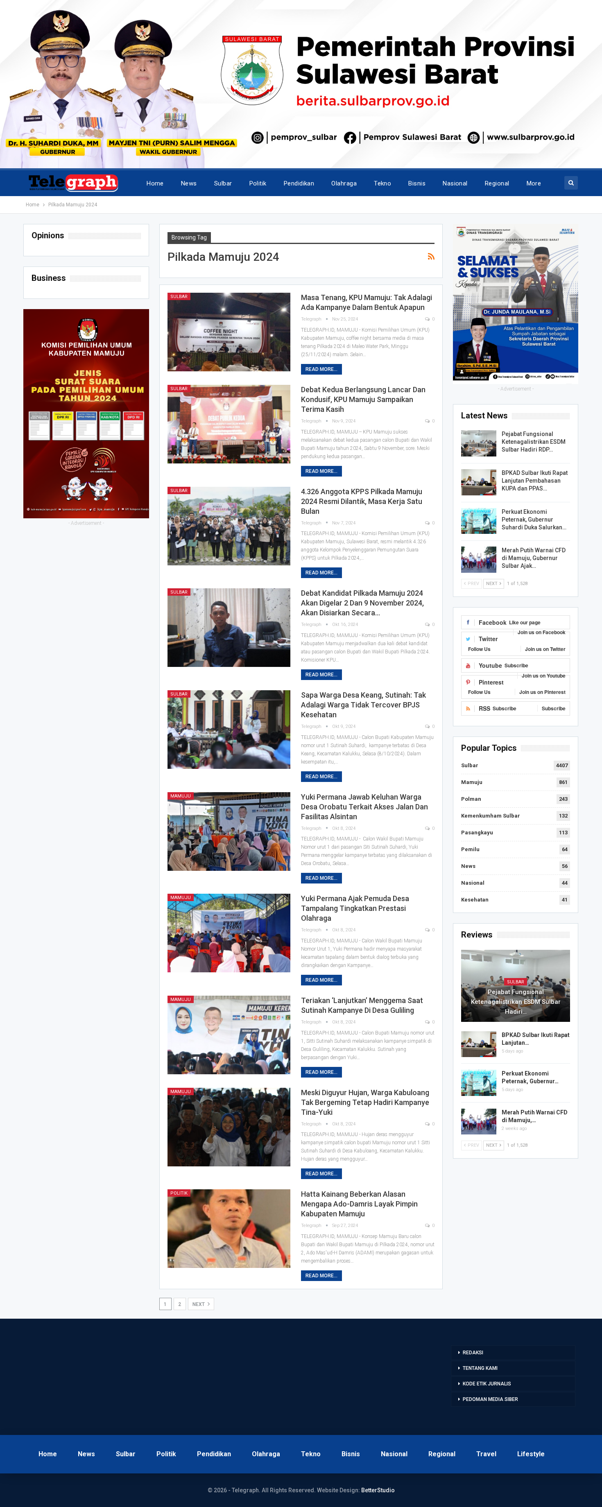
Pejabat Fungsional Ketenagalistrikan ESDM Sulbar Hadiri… (516, 1001)
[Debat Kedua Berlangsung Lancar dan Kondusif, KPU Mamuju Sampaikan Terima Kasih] (228, 424)
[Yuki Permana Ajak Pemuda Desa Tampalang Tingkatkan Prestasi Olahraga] (228, 933)
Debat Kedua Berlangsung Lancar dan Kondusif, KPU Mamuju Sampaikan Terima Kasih (363, 399)
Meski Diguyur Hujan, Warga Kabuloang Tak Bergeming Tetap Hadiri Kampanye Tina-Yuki (365, 1102)
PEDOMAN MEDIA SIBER (490, 1399)
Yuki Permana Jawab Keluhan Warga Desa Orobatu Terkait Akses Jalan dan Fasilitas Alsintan (364, 807)
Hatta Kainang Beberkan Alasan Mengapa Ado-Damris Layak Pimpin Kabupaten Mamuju (359, 1204)
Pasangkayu (477, 832)
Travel (486, 1454)
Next (199, 1304)
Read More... (321, 369)
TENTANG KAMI (480, 1368)
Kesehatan (475, 900)
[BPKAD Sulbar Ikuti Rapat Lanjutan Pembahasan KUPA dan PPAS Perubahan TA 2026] (478, 482)
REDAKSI (473, 1353)
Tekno (382, 183)
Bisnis (416, 183)
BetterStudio (378, 1490)
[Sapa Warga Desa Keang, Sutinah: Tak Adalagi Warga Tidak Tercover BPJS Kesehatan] (228, 729)
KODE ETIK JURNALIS (487, 1384)
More (534, 183)
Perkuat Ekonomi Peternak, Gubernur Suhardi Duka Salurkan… (534, 519)
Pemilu (470, 849)
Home (155, 183)
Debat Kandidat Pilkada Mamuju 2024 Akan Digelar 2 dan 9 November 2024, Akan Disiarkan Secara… (362, 603)
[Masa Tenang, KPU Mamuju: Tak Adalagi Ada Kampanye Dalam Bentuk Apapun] (228, 332)
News (189, 183)
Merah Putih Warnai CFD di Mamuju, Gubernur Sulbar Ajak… (534, 558)
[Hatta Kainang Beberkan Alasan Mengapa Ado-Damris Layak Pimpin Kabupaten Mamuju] (228, 1228)
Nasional (455, 183)
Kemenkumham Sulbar (490, 816)
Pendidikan (299, 183)
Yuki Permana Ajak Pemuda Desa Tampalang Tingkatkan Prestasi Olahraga (355, 908)
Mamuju (180, 796)
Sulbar (223, 183)
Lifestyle (531, 1454)
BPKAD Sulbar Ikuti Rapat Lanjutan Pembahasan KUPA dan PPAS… (535, 481)
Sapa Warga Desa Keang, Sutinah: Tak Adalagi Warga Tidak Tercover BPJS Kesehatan (363, 705)
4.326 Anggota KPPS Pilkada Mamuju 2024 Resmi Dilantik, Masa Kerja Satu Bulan (361, 501)
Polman (471, 799)
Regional (497, 183)
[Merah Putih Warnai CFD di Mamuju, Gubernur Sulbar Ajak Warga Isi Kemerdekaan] (478, 560)
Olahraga (344, 183)
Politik (258, 183)
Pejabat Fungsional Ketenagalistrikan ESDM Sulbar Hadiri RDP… (534, 442)
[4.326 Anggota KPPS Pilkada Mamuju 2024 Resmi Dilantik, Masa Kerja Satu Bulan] (228, 526)
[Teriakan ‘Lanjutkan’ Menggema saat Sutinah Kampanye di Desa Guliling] (228, 1035)
